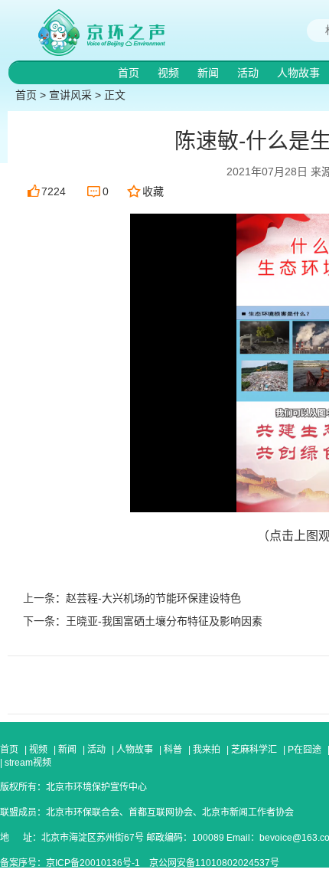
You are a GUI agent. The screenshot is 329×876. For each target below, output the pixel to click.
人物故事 (300, 73)
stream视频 (26, 762)
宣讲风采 (70, 95)
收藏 (153, 191)
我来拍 (207, 749)
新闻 (209, 73)
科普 (172, 749)
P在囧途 (304, 749)
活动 (249, 73)
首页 (130, 73)
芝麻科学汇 (254, 749)
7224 (53, 191)
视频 (170, 73)
